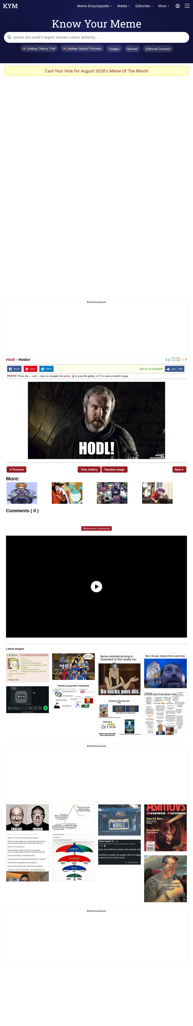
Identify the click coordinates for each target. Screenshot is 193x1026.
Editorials (142, 6)
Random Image (114, 469)
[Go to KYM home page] (10, 7)
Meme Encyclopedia (93, 6)
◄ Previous (16, 469)
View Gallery (89, 469)
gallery (66, 376)
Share (16, 369)
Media (122, 6)
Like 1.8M (176, 369)
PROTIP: (12, 376)
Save (31, 369)
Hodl (10, 359)
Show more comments (96, 528)
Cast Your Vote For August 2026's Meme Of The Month (96, 71)
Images (114, 49)
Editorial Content (158, 49)
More (162, 6)
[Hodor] (96, 420)
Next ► (179, 469)
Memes (132, 49)
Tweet (48, 369)
